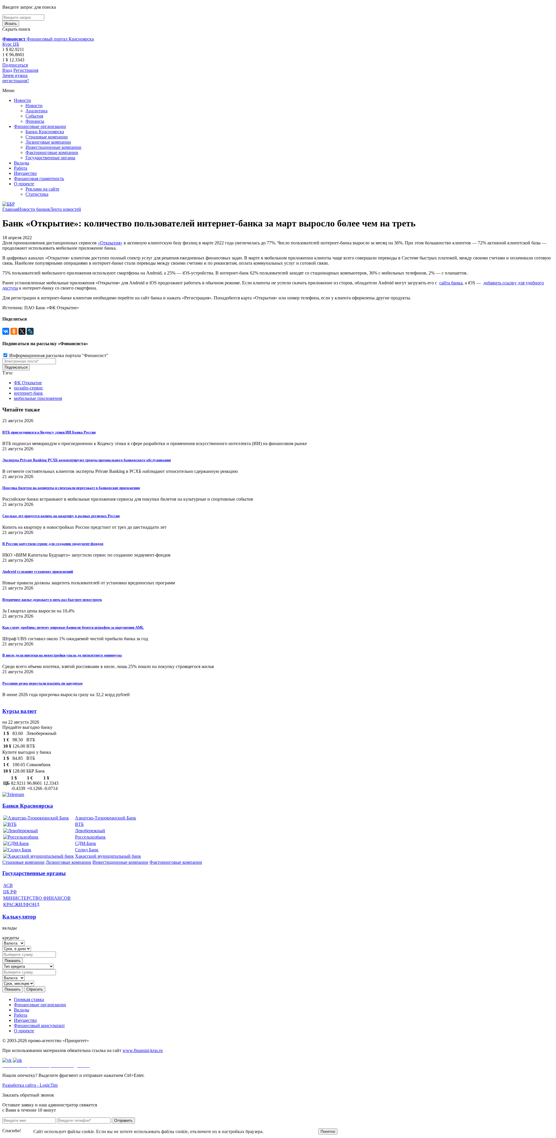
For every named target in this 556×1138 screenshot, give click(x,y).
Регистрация (25, 70)
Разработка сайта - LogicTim (30, 1085)
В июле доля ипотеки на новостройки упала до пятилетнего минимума (62, 655)
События (34, 116)
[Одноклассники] (13, 331)
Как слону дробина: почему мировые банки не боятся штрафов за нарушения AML (73, 627)
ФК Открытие (28, 382)
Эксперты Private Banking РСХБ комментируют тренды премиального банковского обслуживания (86, 460)
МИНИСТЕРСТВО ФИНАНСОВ (37, 898)
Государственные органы (50, 157)
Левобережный (90, 830)
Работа (20, 168)
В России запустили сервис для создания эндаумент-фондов (52, 543)
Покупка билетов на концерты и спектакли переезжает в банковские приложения (71, 488)
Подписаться (15, 65)
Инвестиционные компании (53, 147)
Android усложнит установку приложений (37, 571)
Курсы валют (19, 711)
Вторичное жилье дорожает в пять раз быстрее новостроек (52, 599)
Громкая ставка (29, 999)
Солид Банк (86, 849)
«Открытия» (110, 242)
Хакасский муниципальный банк (108, 856)
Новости (22, 100)
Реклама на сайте (42, 188)
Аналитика (36, 110)
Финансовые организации (40, 126)
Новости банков (34, 209)
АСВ (8, 885)
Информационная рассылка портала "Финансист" (58, 355)
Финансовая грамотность (39, 178)
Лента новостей (65, 209)
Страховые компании (46, 136)
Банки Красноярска (44, 131)
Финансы (34, 121)
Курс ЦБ (10, 44)
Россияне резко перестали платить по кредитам (42, 683)
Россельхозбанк (90, 837)
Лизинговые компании (48, 142)
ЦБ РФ (10, 891)
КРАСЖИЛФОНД (21, 904)
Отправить (123, 1120)
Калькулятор (19, 917)
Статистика (36, 194)
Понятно (328, 1131)
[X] (22, 331)
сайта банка (450, 282)
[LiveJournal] (30, 331)
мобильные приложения (38, 398)
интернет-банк (28, 393)
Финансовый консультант (39, 1025)
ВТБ (79, 824)
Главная (10, 209)
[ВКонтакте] (5, 331)
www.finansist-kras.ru (142, 1050)
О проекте (24, 183)
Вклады (21, 162)
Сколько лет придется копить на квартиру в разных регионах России (61, 516)
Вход (7, 70)
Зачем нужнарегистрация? (15, 78)
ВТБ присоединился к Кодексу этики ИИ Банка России (49, 432)
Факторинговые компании (51, 152)
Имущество (25, 173)
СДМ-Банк (85, 843)
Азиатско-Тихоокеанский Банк (105, 817)
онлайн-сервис (28, 387)
